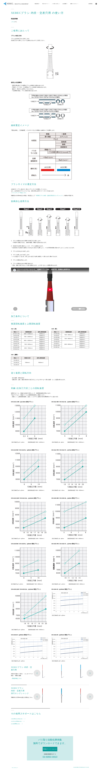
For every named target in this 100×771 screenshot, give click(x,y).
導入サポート (45, 3)
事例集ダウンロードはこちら (50, 749)
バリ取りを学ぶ (55, 3)
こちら (13, 21)
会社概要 (64, 3)
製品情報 (37, 3)
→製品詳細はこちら (16, 678)
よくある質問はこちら (15, 723)
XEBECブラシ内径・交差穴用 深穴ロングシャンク (49, 195)
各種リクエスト (73, 3)
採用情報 (90, 3)
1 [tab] (12, 685)
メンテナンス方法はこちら (16, 721)
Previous (37, 673)
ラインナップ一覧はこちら (19, 192)
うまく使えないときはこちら (16, 718)
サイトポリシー (15, 767)
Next (90, 673)
